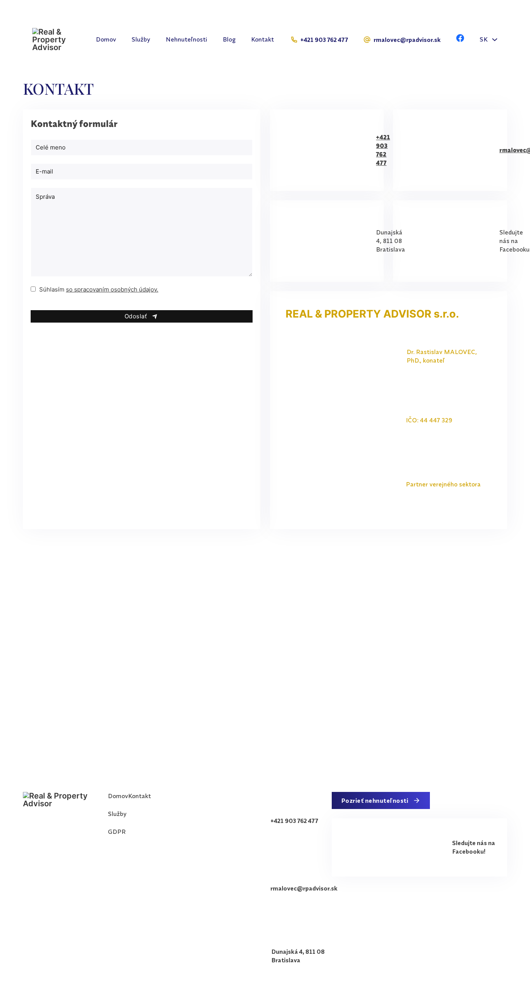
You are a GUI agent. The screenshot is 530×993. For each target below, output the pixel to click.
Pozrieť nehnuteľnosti (375, 800)
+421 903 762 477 (324, 39)
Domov (106, 39)
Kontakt (262, 39)
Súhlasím (98, 289)
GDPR (117, 831)
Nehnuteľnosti (186, 39)
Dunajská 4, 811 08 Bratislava (390, 240)
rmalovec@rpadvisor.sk (407, 39)
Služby (141, 39)
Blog (229, 39)
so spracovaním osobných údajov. (112, 289)
